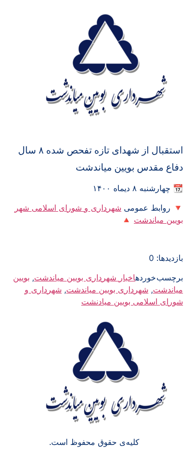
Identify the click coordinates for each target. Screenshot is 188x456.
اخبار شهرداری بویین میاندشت (84, 277)
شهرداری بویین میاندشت (107, 289)
